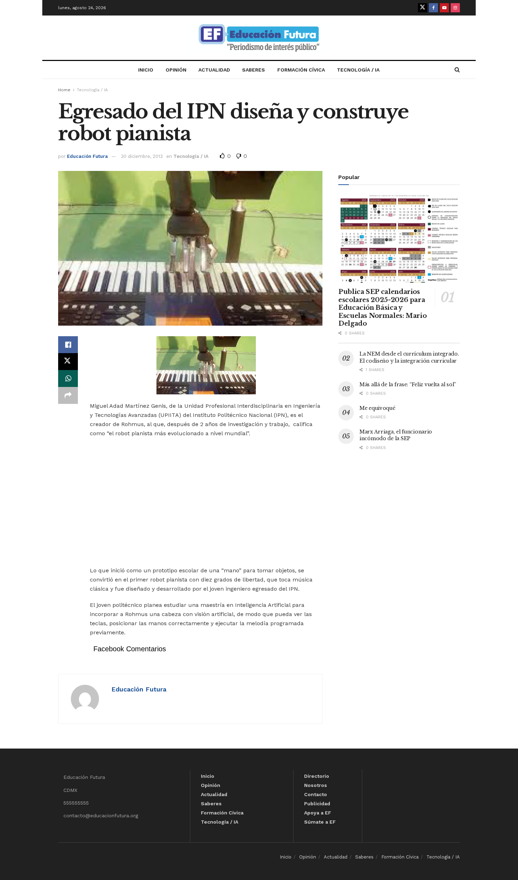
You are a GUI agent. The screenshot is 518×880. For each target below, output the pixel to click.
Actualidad (214, 70)
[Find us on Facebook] (433, 8)
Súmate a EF (320, 822)
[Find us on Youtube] (444, 8)
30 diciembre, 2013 (142, 156)
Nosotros (315, 785)
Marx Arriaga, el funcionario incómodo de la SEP (395, 435)
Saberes (253, 70)
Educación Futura (87, 156)
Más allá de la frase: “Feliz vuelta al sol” (407, 384)
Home (64, 89)
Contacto (315, 794)
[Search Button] (457, 70)
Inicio (145, 70)
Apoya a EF (317, 813)
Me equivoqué (377, 408)
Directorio (316, 776)
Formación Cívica (301, 70)
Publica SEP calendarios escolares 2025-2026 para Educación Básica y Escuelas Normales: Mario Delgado (382, 307)
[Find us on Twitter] (422, 8)
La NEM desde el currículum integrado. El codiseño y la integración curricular (409, 357)
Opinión (176, 70)
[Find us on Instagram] (455, 8)
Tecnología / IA (358, 70)
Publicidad (317, 803)
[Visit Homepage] (259, 37)
